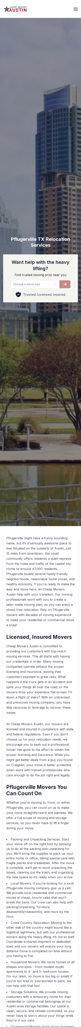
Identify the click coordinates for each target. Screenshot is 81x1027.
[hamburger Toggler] (76, 9)
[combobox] (35, 284)
